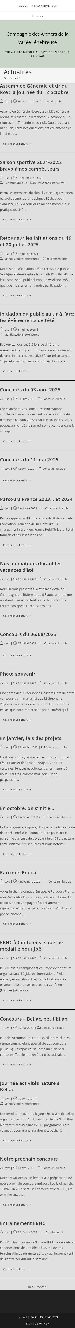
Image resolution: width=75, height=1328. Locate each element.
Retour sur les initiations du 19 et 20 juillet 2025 (36, 241)
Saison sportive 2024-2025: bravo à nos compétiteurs (31, 165)
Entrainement (54, 1232)
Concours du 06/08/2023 (28, 634)
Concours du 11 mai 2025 (29, 459)
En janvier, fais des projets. (31, 738)
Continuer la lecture (18, 144)
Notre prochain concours (29, 1159)
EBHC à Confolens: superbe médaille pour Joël (31, 945)
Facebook (23, 6)
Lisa (6, 101)
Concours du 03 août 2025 (30, 389)
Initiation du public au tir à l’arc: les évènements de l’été (37, 317)
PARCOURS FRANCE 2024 (44, 6)
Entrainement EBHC (22, 1223)
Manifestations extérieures (47, 183)
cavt (7, 468)
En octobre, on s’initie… (27, 808)
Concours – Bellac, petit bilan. (34, 1018)
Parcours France (19, 872)
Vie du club (54, 101)
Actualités (15, 78)
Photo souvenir (17, 674)
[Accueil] (5, 78)
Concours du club (15, 183)
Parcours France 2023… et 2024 (36, 499)
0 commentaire (57, 259)
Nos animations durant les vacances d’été (31, 566)
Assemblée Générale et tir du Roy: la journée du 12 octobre (34, 89)
